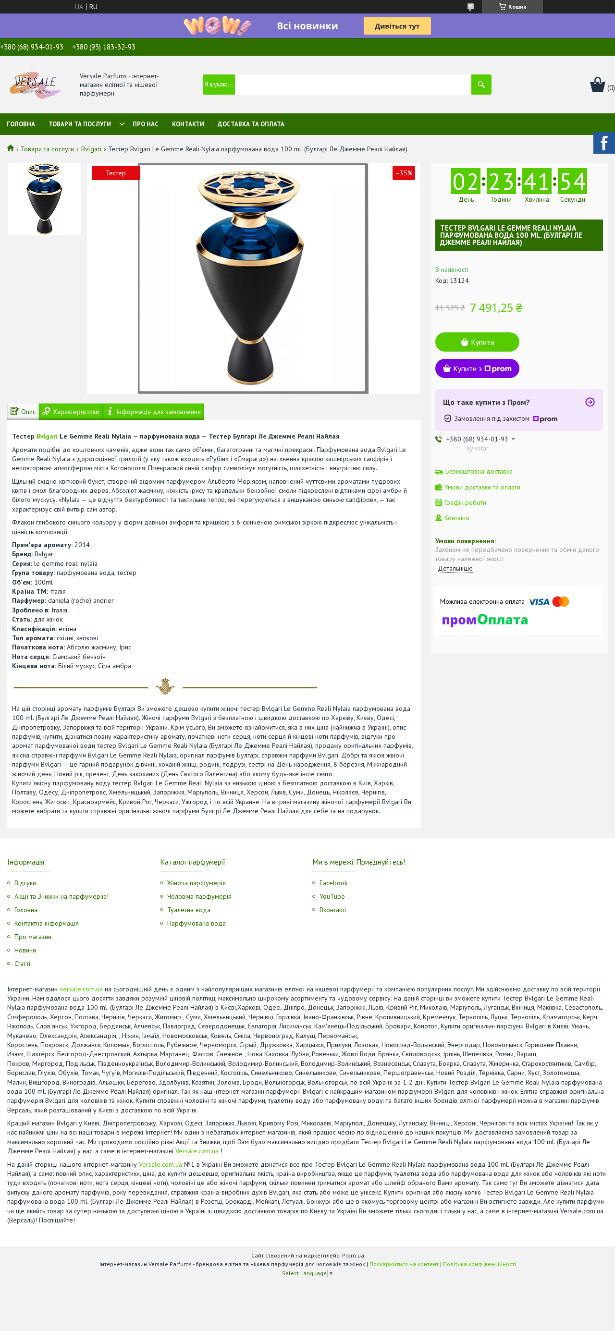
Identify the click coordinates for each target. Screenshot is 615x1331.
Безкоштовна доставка (479, 471)
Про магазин (32, 936)
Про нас (146, 124)
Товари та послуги (80, 124)
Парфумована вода (196, 923)
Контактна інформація (46, 923)
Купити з (467, 368)
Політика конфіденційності (479, 1264)
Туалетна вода (188, 909)
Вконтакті (333, 909)
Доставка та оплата (251, 124)
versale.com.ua (81, 989)
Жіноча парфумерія (196, 883)
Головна (21, 124)
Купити (482, 342)
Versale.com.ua (197, 1151)
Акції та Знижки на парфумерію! (61, 896)
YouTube (332, 896)
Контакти (188, 124)
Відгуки (25, 883)
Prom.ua (353, 1255)
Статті (22, 963)
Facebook (333, 883)
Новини (25, 950)
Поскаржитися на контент (404, 1264)
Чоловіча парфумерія (199, 896)
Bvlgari (91, 149)
